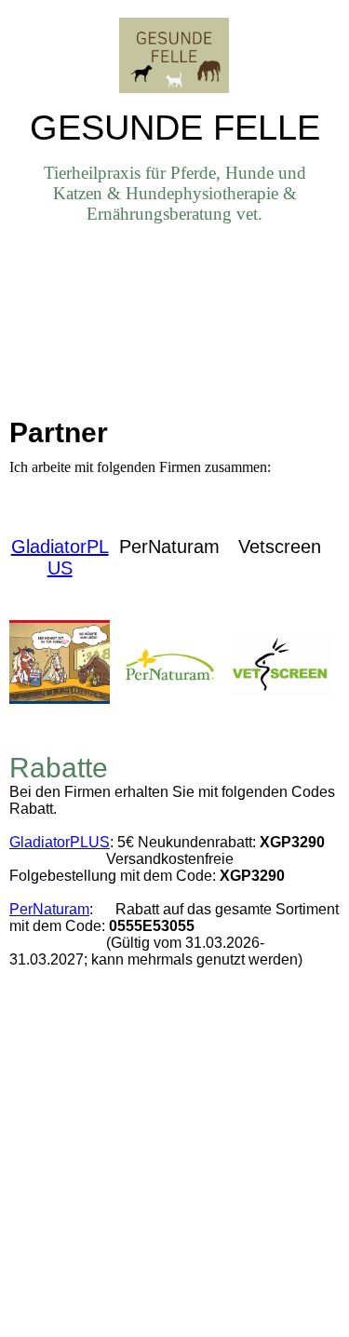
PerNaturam (49, 909)
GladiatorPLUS (60, 557)
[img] (174, 53)
